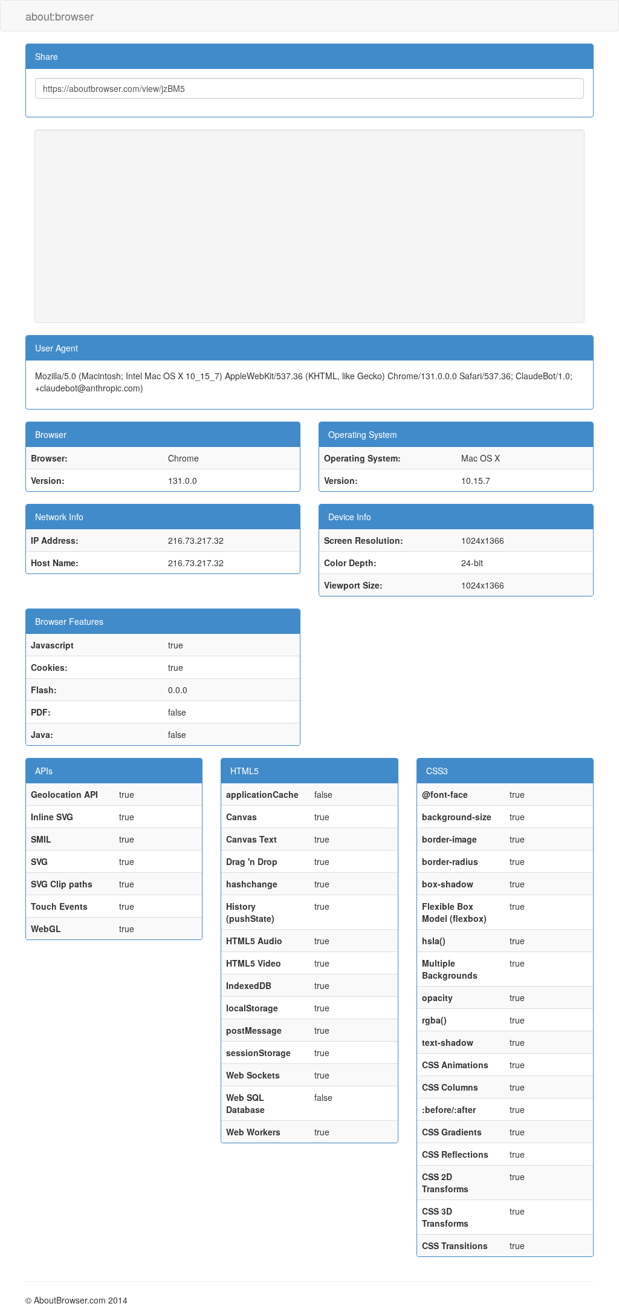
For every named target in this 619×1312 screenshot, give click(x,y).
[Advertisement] (309, 226)
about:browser (59, 16)
